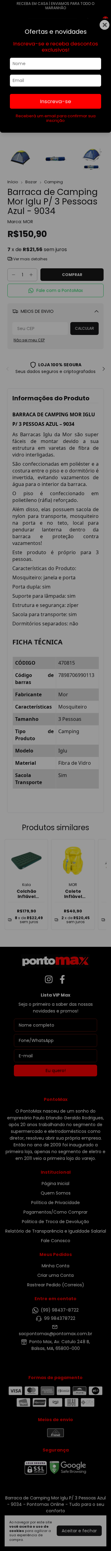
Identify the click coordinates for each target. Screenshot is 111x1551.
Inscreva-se (55, 101)
